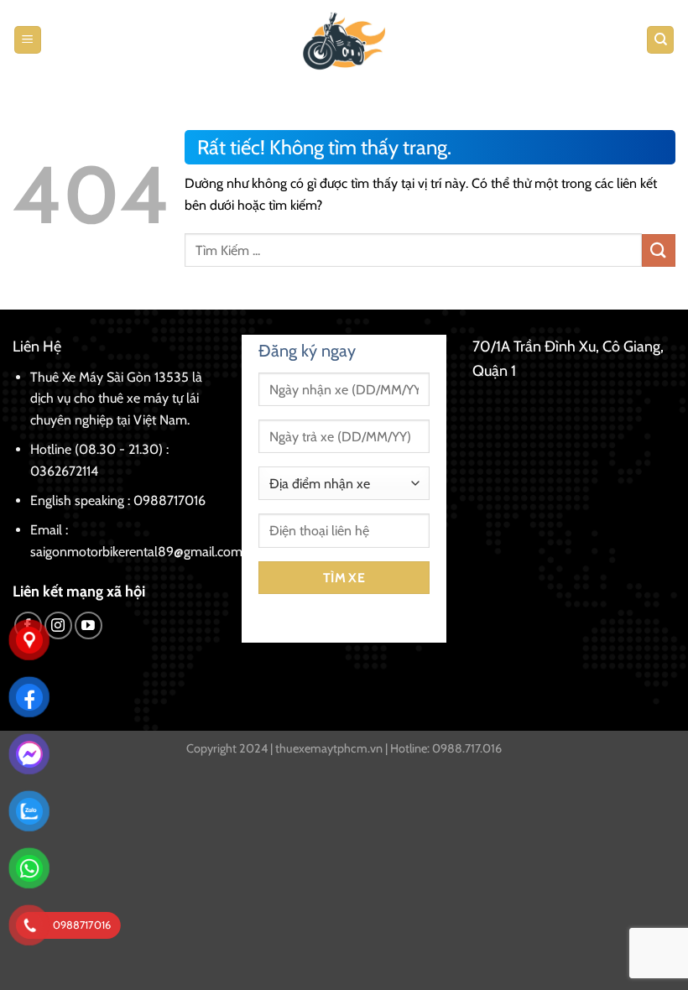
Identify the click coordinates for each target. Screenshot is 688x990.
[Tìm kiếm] (660, 40)
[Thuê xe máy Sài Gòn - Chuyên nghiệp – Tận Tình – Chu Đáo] (344, 40)
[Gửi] (658, 250)
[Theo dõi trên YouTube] (88, 625)
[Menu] (27, 40)
